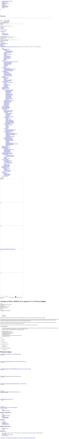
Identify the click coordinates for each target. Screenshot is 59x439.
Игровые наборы (8, 119)
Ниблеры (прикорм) (7, 84)
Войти (1, 41)
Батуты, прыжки (6, 161)
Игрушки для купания (7, 74)
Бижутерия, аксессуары (9, 116)
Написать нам (4, 5)
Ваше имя (1, 23)
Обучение (7, 141)
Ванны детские (6, 72)
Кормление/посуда (5, 81)
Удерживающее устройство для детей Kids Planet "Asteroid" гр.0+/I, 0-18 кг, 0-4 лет (13, 383)
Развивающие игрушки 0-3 (8, 131)
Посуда (5, 83)
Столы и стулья (6, 55)
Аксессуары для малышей (8, 79)
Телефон (1, 24)
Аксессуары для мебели (8, 54)
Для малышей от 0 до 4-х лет (8, 89)
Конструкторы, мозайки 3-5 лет (11, 129)
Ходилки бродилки (7, 150)
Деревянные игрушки (9, 139)
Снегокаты (6, 169)
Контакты (3, 2)
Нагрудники (6, 86)
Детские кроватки (9, 50)
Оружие (7, 118)
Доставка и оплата (5, 428)
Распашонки (8, 93)
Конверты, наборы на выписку (9, 100)
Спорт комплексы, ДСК (8, 160)
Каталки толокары (7, 158)
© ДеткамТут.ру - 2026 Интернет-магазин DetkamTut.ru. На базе (10, 437)
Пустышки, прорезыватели (8, 82)
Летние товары (4, 172)
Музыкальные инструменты (10, 136)
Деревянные (8, 135)
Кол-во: (1, 308)
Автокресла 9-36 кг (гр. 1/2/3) (8, 69)
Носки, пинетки (8, 97)
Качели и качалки (7, 57)
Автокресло (5, 46)
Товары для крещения (5, 106)
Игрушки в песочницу (7, 174)
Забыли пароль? (5, 39)
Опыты (5, 109)
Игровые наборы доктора (8, 111)
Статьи (3, 7)
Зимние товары (4, 167)
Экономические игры (7, 151)
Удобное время (2, 26)
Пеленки (3, 76)
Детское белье (6, 105)
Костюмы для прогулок (9, 94)
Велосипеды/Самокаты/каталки (7, 153)
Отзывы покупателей (5, 3)
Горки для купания (7, 73)
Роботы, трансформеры (9, 120)
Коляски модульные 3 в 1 (8, 63)
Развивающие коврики (5, 88)
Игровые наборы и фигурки (8, 110)
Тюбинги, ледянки (7, 168)
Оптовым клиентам (5, 6)
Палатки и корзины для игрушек (7, 152)
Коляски (3, 60)
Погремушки (8, 132)
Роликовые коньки (7, 164)
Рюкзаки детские (5, 176)
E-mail (1, 38)
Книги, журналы (5, 146)
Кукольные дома (8, 113)
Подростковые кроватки (10, 51)
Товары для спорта (5, 159)
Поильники (6, 85)
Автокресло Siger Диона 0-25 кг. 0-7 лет (6, 399)
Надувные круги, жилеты (8, 75)
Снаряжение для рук (9, 162)
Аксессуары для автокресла (8, 70)
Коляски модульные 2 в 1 (8, 62)
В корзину (2, 310)
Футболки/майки (8, 96)
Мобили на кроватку (5, 87)
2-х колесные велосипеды (10, 155)
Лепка (7, 125)
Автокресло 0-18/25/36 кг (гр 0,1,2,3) (12, 46)
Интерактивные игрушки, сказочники (12, 143)
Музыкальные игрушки (9, 140)
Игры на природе (7, 165)
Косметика (7, 115)
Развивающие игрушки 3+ (8, 138)
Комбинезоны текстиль (9, 90)
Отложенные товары (5, 34)
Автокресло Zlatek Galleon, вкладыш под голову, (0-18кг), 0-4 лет (10, 376)
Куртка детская (6, 104)
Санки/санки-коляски (7, 170)
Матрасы (5, 53)
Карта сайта (4, 422)
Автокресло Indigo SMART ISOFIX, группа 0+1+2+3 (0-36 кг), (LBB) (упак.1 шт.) (13, 361)
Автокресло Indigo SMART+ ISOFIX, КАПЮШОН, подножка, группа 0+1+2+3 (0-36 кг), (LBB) (15, 368)
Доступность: (2, 307)
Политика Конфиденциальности (7, 1)
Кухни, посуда (8, 114)
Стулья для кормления (7, 56)
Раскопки (7, 127)
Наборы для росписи (9, 124)
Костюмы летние (8, 95)
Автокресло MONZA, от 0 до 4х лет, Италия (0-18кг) (8, 407)
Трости (5, 66)
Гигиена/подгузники (5, 77)
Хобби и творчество (7, 123)
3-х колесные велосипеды (10, 156)
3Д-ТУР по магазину (3, 29)
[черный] (2, 178)
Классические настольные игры (9, 149)
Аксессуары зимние (7, 171)
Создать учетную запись (4, 40)
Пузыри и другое (6, 175)
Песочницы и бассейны (6, 166)
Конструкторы (6, 128)
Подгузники (6, 78)
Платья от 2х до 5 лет (7, 102)
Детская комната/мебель (6, 49)
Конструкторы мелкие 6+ (10, 130)
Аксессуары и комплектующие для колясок (11, 61)
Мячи (5, 163)
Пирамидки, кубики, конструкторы (11, 133)
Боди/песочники (8, 91)
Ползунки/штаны (8, 92)
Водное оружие (6, 173)
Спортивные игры (7, 148)
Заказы (3, 416)
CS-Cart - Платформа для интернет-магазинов (28, 437)
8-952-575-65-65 (10, 434)
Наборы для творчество (9, 144)
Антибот (1, 27)
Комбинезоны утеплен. (7, 101)
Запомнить (3, 42)
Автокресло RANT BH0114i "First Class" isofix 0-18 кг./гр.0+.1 (10, 391)
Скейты (5, 157)
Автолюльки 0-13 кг (7, 68)
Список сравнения (5, 33)
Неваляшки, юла (8, 137)
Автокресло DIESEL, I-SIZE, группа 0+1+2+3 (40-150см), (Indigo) (10, 354)
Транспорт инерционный (10, 122)
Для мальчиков (6, 117)
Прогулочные (6, 65)
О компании (4, 421)
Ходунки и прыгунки (7, 58)
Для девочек (6, 112)
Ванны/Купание (4, 71)
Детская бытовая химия (6, 107)
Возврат (3, 4)
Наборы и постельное (7, 52)
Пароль (1, 39)
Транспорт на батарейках (10, 121)
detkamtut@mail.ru (5, 435)
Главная (1, 46)
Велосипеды (6, 154)
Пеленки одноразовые (7, 80)
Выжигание (8, 126)
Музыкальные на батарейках (10, 134)
